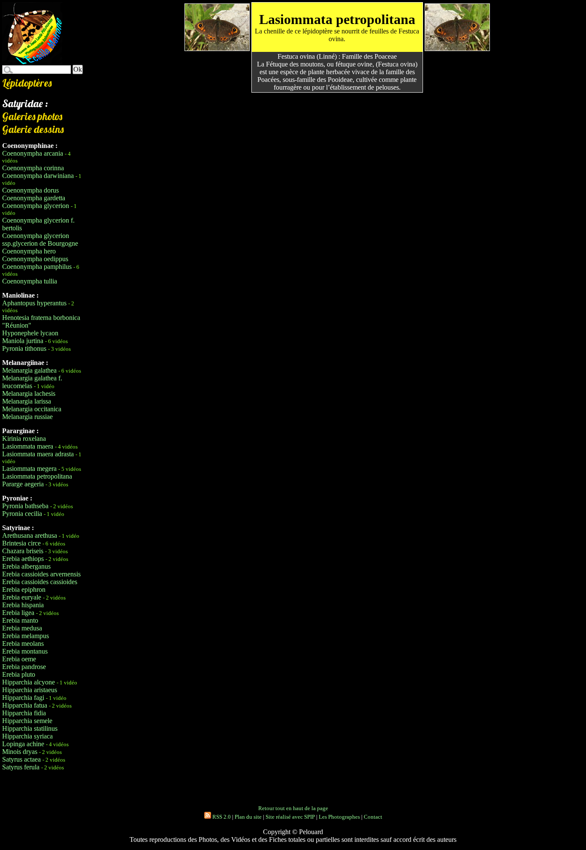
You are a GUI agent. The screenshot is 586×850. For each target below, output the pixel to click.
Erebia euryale (21, 597)
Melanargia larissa (26, 401)
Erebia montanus (25, 651)
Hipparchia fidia (24, 713)
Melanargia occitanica (31, 409)
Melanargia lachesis (28, 393)
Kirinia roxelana (24, 438)
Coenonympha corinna (33, 168)
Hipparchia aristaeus (29, 689)
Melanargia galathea (29, 370)
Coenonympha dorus (30, 190)
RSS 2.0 (221, 817)
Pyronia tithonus (24, 348)
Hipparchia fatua (24, 705)
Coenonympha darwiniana (38, 175)
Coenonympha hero (29, 251)
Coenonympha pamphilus (37, 266)
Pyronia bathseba (25, 505)
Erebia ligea (18, 612)
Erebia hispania (23, 605)
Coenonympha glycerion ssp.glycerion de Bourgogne (40, 239)
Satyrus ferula (20, 767)
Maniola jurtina (22, 340)
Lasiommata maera (27, 446)
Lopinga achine (23, 744)
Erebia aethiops (23, 558)
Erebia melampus (25, 635)
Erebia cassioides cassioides (39, 581)
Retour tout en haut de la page (293, 808)
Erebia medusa (22, 628)
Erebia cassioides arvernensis (41, 574)
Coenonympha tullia (29, 281)
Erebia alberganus (26, 566)
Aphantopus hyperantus (34, 303)
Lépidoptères (27, 82)
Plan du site (248, 817)
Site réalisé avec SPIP (290, 817)
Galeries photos (32, 116)
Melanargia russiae (27, 416)
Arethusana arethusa (29, 535)
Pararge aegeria (23, 484)
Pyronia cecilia (22, 513)
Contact (373, 817)
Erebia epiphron (23, 589)
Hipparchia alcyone (28, 682)
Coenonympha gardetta (33, 198)
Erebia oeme (19, 659)
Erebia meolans (23, 643)
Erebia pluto (18, 674)
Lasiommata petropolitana (37, 476)
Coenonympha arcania (32, 153)
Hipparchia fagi (23, 697)
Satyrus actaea (21, 759)
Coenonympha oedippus (35, 258)
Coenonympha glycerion (35, 205)
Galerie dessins (33, 129)
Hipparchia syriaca (27, 736)
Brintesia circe (21, 543)
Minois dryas (19, 751)
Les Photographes (339, 817)
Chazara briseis (22, 551)
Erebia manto (20, 620)
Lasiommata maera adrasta (38, 454)
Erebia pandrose (24, 666)
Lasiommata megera (29, 468)
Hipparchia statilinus (29, 728)
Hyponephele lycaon (30, 333)
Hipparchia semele (27, 720)
